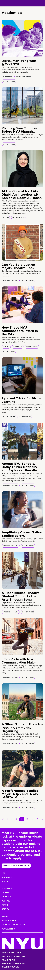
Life (3, 873)
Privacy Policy (9, 920)
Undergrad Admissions (13, 957)
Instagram (7, 888)
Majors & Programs (23, 76)
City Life (6, 347)
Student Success (10, 967)
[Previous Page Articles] (3, 819)
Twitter (5, 892)
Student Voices (9, 81)
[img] (22, 38)
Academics (7, 877)
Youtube (6, 901)
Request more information (14, 865)
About (5, 916)
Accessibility (8, 929)
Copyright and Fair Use (13, 925)
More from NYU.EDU (11, 953)
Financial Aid (8, 960)
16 (37, 819)
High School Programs (13, 963)
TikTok (5, 905)
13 (27, 819)
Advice (5, 881)
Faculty (6, 217)
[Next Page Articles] (41, 819)
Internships (7, 76)
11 (16, 819)
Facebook (6, 897)
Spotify (5, 909)
